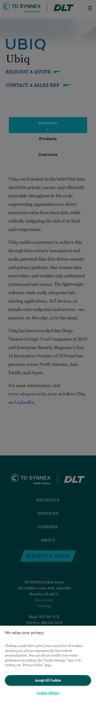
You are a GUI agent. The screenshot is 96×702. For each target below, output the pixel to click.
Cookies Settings (48, 693)
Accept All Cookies (48, 680)
